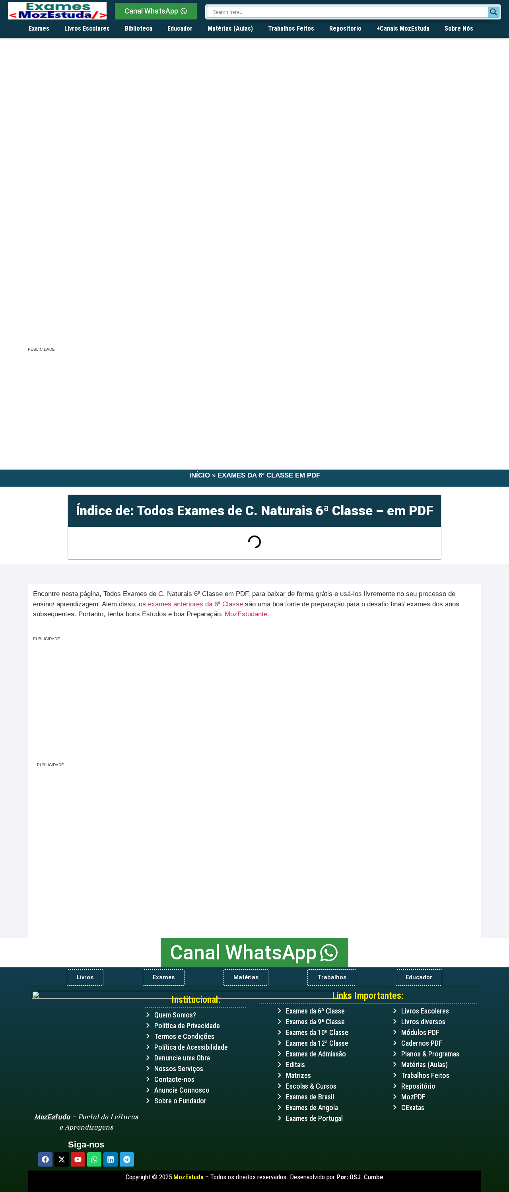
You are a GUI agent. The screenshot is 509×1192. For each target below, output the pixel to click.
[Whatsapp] (94, 1159)
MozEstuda (188, 1177)
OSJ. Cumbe (366, 1177)
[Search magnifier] (493, 11)
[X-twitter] (61, 1159)
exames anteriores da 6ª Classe (195, 604)
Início (199, 475)
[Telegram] (127, 1159)
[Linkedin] (110, 1159)
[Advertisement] (254, 280)
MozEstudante (246, 614)
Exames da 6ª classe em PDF (269, 475)
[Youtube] (78, 1159)
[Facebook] (45, 1159)
